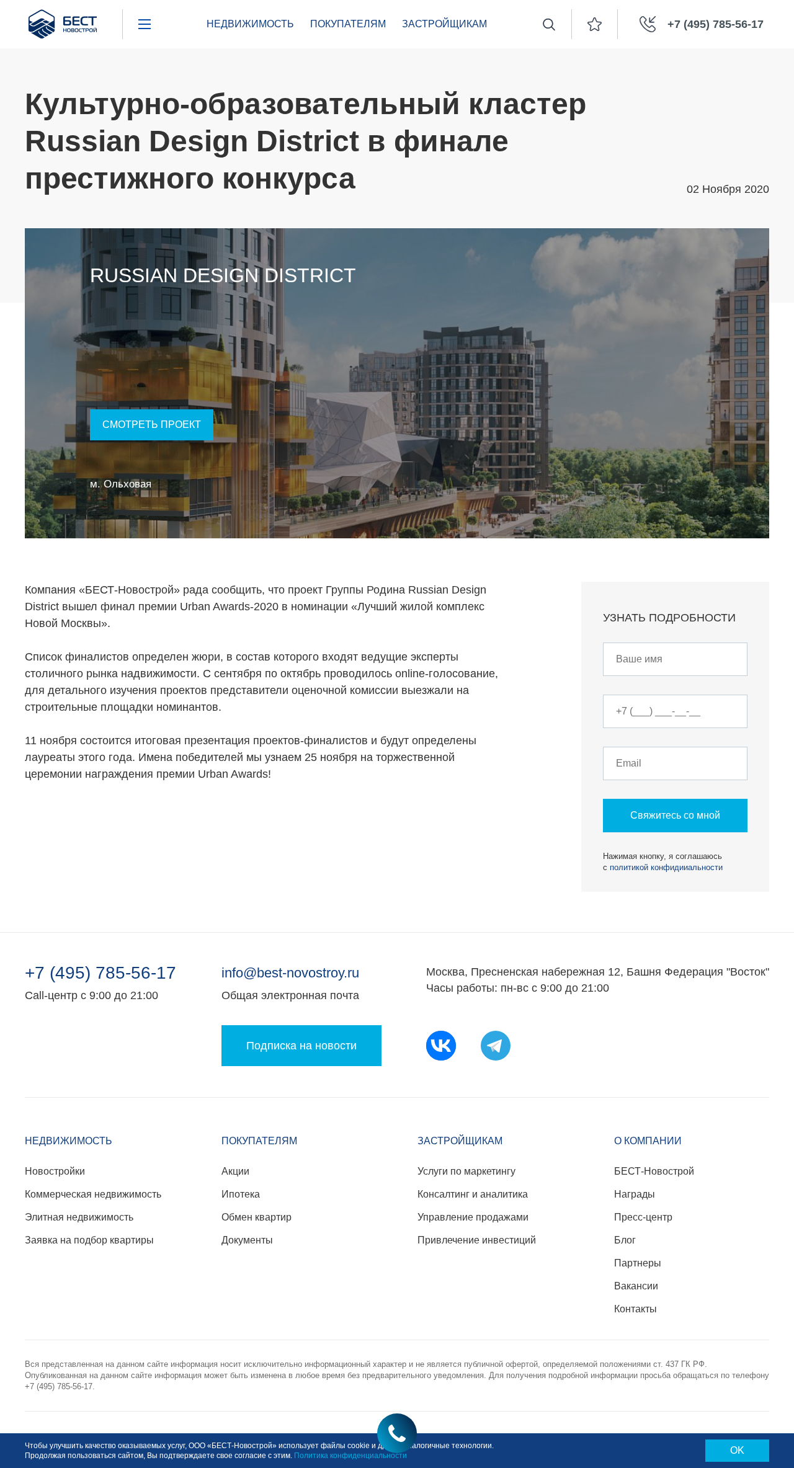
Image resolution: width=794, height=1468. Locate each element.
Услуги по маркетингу (466, 1171)
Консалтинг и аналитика (472, 1194)
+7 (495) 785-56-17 (100, 973)
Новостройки (55, 1171)
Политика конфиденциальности (350, 1455)
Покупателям (348, 24)
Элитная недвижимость (79, 1217)
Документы (247, 1240)
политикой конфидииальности (666, 867)
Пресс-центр (643, 1217)
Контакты (635, 1309)
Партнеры (637, 1263)
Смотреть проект (151, 424)
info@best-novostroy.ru (290, 973)
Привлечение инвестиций (476, 1240)
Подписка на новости (301, 1045)
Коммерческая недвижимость (93, 1194)
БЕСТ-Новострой (654, 1171)
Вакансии (636, 1286)
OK (737, 1450)
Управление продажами (473, 1217)
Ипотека (240, 1194)
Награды (634, 1194)
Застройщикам (444, 24)
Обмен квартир (256, 1217)
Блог (625, 1240)
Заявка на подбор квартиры (89, 1240)
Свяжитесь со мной (675, 815)
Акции (235, 1171)
